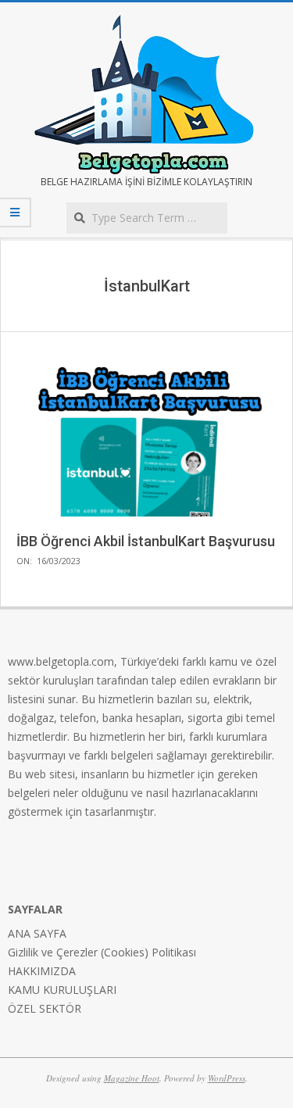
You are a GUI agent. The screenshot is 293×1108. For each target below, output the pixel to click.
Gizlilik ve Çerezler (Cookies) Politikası (102, 952)
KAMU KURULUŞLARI (62, 989)
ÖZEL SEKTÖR (44, 1008)
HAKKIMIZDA (42, 970)
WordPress (226, 1078)
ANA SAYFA (37, 933)
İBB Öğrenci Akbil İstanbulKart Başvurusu (145, 541)
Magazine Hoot (131, 1078)
